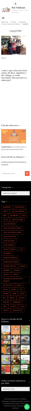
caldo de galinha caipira (12, 232)
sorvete (13, 306)
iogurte (6, 274)
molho (19, 285)
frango (23, 266)
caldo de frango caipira (12, 228)
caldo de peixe (8, 245)
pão (4, 298)
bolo (24, 216)
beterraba (14, 216)
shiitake (6, 302)
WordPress (15, 408)
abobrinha (7, 207)
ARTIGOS (13, 22)
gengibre (6, 270)
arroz (5, 211)
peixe (14, 294)
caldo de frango (9, 224)
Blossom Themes (11, 406)
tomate (6, 310)
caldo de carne (17, 220)
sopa (5, 306)
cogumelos (7, 253)
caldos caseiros (9, 249)
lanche (15, 274)
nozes (13, 289)
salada (21, 298)
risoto (12, 298)
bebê (4, 216)
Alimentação (22, 22)
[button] (5, 330)
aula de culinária (18, 211)
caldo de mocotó (9, 237)
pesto (22, 294)
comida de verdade (10, 258)
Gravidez (16, 270)
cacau (5, 220)
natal (5, 289)
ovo (21, 289)
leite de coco (8, 285)
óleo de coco (17, 310)
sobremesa (17, 302)
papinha (6, 294)
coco (21, 249)
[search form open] (15, 4)
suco (22, 306)
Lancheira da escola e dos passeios (13, 280)
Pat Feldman (18, 7)
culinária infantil (9, 266)
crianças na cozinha (10, 262)
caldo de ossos (9, 241)
